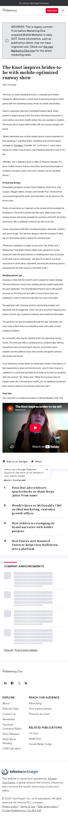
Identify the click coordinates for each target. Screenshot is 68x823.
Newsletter (8, 719)
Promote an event (39, 714)
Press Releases (11, 733)
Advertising (35, 703)
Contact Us (9, 714)
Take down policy (47, 806)
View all (8, 650)
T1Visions (18, 145)
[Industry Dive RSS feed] (25, 683)
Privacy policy (10, 806)
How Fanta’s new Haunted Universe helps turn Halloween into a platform (35, 545)
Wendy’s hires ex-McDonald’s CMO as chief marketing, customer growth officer (37, 509)
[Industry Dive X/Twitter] (19, 683)
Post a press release (26, 650)
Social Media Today (40, 744)
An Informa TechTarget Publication (34, 3)
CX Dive (33, 733)
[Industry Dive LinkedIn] (5, 683)
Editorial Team (10, 708)
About (6, 703)
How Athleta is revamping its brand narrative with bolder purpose (33, 527)
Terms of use (27, 806)
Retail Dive (35, 738)
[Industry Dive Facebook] (12, 683)
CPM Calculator (11, 748)
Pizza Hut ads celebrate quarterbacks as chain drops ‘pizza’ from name (33, 491)
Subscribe (52, 10)
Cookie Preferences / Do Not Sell (21, 810)
